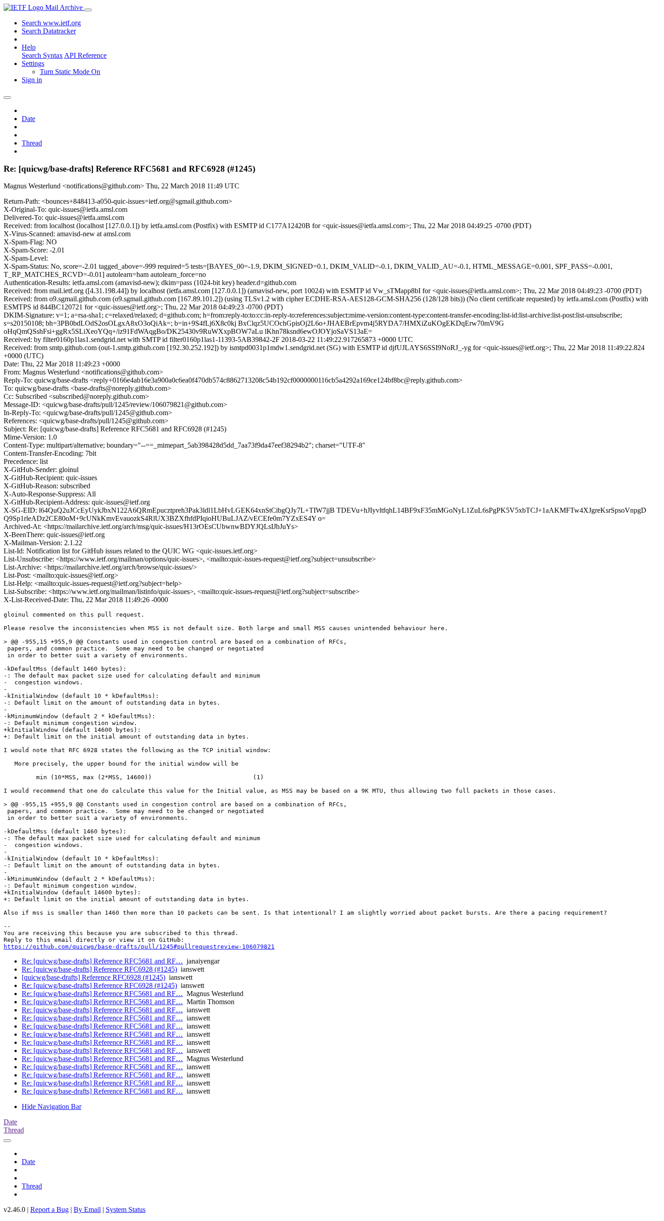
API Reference (85, 55)
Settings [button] (33, 63)
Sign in (32, 80)
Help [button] (29, 47)
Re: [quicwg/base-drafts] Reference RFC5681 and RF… (102, 961)
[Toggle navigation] (88, 10)
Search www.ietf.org (51, 23)
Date (28, 118)
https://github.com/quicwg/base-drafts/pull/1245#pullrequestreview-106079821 (139, 946)
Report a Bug (49, 1209)
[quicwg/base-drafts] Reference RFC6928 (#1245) (93, 977)
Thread (32, 143)
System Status (125, 1209)
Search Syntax (42, 55)
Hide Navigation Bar (51, 1106)
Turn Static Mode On (70, 71)
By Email (87, 1209)
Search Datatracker (49, 31)
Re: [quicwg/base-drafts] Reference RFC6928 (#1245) (99, 969)
